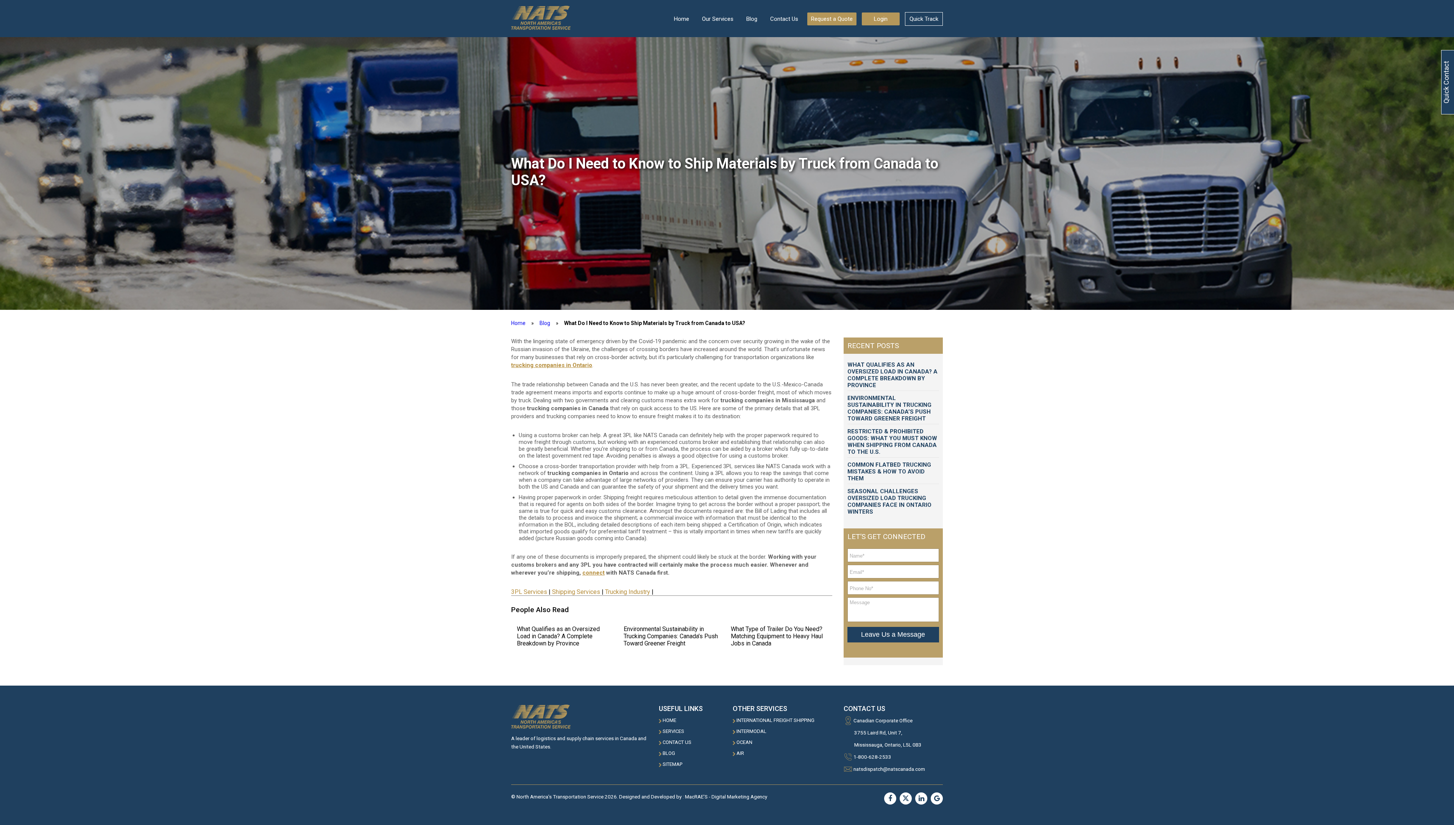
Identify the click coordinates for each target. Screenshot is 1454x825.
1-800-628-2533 (872, 757)
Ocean (744, 742)
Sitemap (672, 764)
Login (881, 19)
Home (681, 19)
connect (593, 572)
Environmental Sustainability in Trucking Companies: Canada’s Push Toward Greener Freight (671, 636)
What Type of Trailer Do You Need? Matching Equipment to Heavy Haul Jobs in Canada (777, 636)
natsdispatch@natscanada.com (889, 769)
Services (673, 731)
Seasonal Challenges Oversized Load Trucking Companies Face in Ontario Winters (889, 501)
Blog (751, 19)
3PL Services (529, 591)
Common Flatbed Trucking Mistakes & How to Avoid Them (889, 471)
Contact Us (784, 19)
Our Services (717, 19)
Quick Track (924, 19)
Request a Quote (832, 19)
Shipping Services (576, 591)
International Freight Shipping (775, 720)
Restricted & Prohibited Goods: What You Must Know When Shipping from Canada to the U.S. (892, 441)
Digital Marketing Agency (739, 797)
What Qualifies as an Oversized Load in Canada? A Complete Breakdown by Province (558, 636)
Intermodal (751, 731)
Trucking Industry (627, 591)
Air (740, 753)
